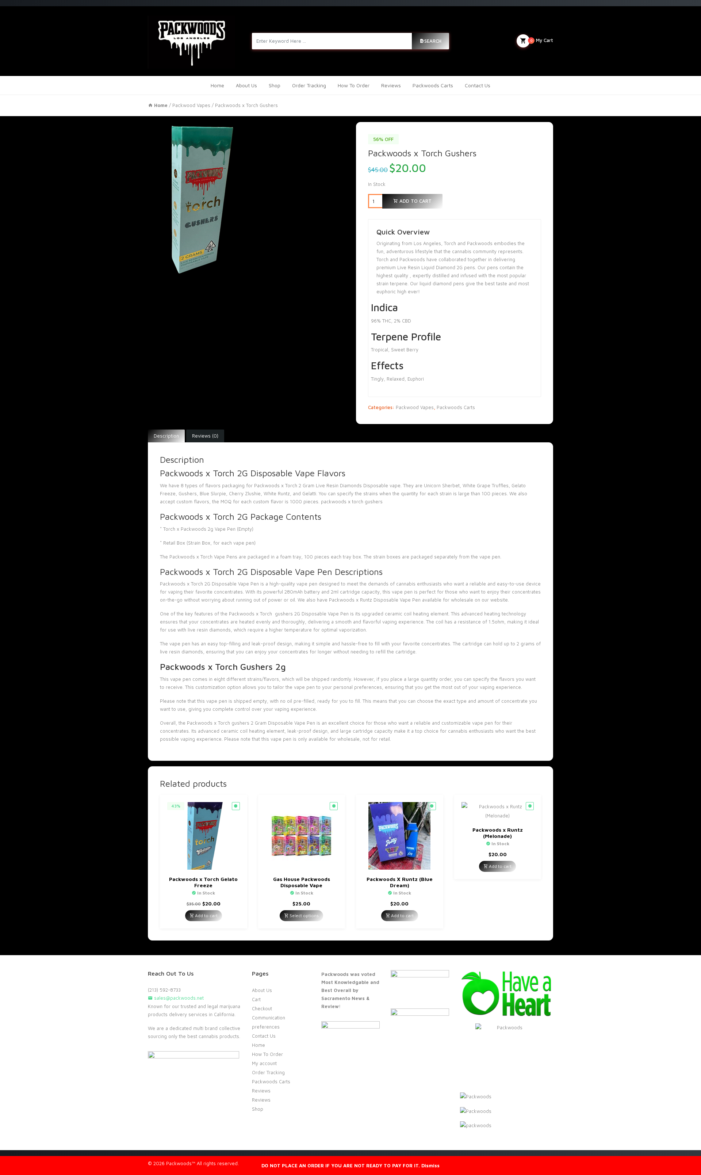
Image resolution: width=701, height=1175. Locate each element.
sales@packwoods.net (178, 998)
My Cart (541, 40)
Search (432, 41)
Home (217, 85)
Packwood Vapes (191, 105)
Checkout (262, 1008)
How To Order (353, 85)
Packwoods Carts (433, 85)
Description (166, 436)
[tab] (166, 436)
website (499, 600)
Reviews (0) (205, 436)
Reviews (391, 85)
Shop (274, 85)
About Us (246, 85)
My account (264, 1063)
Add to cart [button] (206, 915)
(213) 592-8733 (164, 990)
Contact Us (477, 85)
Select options (303, 915)
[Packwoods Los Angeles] (191, 41)
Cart (256, 999)
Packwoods (342, 600)
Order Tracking (309, 85)
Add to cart (415, 201)
